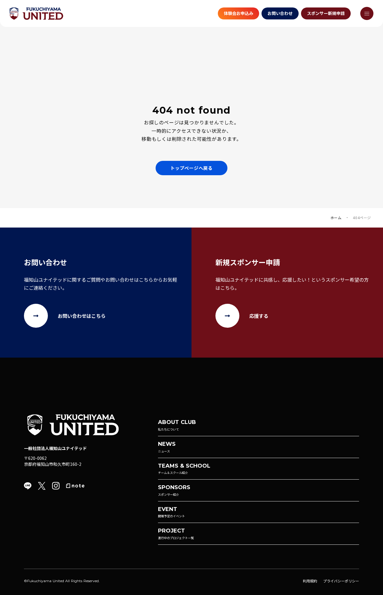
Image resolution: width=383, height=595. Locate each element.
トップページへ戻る (191, 168)
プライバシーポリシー (341, 581)
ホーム (336, 217)
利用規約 (310, 581)
